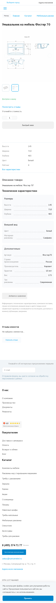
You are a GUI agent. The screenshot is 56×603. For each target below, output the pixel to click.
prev (6, 56)
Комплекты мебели (10, 468)
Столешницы (7, 499)
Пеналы (5, 504)
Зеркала (5, 483)
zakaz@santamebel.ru (12, 558)
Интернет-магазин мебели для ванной (28, 8)
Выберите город (13, 2)
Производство (8, 402)
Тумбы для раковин (10, 536)
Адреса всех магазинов (12, 569)
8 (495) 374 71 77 (12, 545)
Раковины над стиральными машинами (19, 473)
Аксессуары (7, 531)
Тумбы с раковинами (11, 478)
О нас (5, 390)
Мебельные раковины (11, 520)
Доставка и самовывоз (12, 440)
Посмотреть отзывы (11, 107)
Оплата (5, 445)
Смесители (7, 525)
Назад (6, 16)
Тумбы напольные (10, 515)
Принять (28, 598)
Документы (7, 407)
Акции (4, 494)
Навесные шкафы (10, 510)
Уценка (5, 489)
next (50, 56)
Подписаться (33, 370)
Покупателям (10, 432)
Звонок (52, 8)
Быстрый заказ (28, 125)
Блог (4, 454)
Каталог (7, 460)
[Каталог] (5, 8)
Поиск (47, 8)
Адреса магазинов (46, 3)
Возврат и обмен (9, 449)
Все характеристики (11, 169)
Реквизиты (7, 411)
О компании (7, 398)
